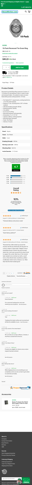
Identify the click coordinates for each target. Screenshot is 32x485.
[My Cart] (29, 11)
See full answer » (23, 304)
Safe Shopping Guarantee (8, 453)
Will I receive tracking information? (10, 311)
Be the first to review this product (9, 53)
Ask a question (20, 63)
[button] (15, 43)
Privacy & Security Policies (8, 455)
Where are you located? (7, 293)
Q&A (3, 447)
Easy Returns (5, 443)
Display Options (11, 276)
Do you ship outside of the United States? (11, 328)
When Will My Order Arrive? (8, 363)
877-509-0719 (26, 7)
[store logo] (10, 11)
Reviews (4, 445)
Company (4, 439)
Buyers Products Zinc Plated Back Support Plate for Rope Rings (20, 402)
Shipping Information (7, 465)
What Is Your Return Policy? (8, 343)
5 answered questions (8, 63)
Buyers (4, 45)
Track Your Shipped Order (8, 463)
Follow (3, 294)
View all (3, 381)
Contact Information (7, 441)
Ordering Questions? (7, 461)
